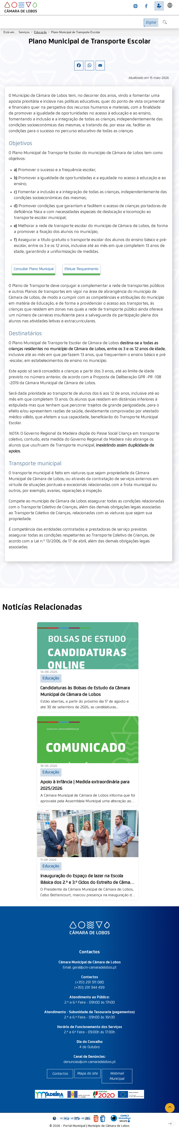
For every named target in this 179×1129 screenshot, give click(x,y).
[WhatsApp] (89, 69)
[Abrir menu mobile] (176, 20)
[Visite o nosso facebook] (146, 6)
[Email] (100, 69)
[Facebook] (79, 69)
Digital (151, 22)
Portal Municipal (74, 1125)
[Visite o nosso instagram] (135, 6)
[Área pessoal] (159, 6)
